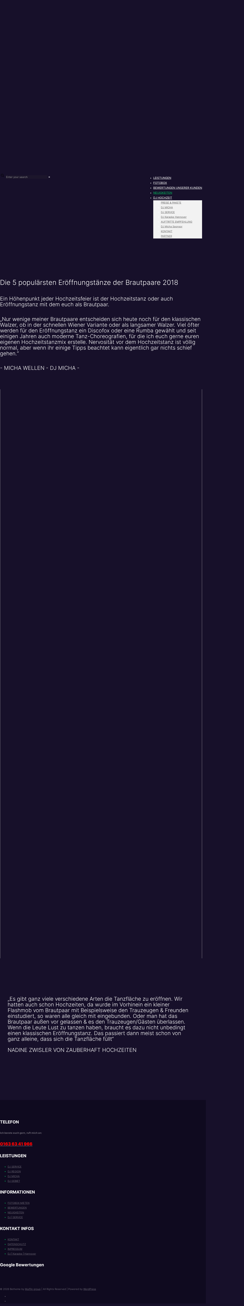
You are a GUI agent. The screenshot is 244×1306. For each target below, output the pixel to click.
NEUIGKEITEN (16, 1212)
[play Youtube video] (101, 446)
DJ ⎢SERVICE (15, 1217)
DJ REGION (14, 1171)
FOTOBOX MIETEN (19, 1202)
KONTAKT (13, 1239)
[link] (49, 177)
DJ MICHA (14, 1176)
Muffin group (33, 1289)
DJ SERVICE (15, 1166)
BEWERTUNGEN (17, 1207)
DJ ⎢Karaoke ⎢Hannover (22, 1253)
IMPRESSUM (15, 1248)
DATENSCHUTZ (17, 1244)
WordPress (89, 1289)
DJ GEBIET (14, 1180)
